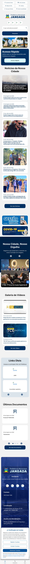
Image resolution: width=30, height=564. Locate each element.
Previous (10, 256)
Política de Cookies (21, 553)
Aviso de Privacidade (7, 554)
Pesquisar (15, 33)
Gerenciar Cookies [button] (15, 550)
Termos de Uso (15, 554)
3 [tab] (17, 443)
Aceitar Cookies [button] (15, 546)
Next (19, 256)
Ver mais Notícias (15, 206)
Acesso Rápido (15, 60)
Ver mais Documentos (15, 447)
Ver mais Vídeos (15, 348)
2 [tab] (15, 443)
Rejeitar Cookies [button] (15, 542)
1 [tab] (12, 443)
